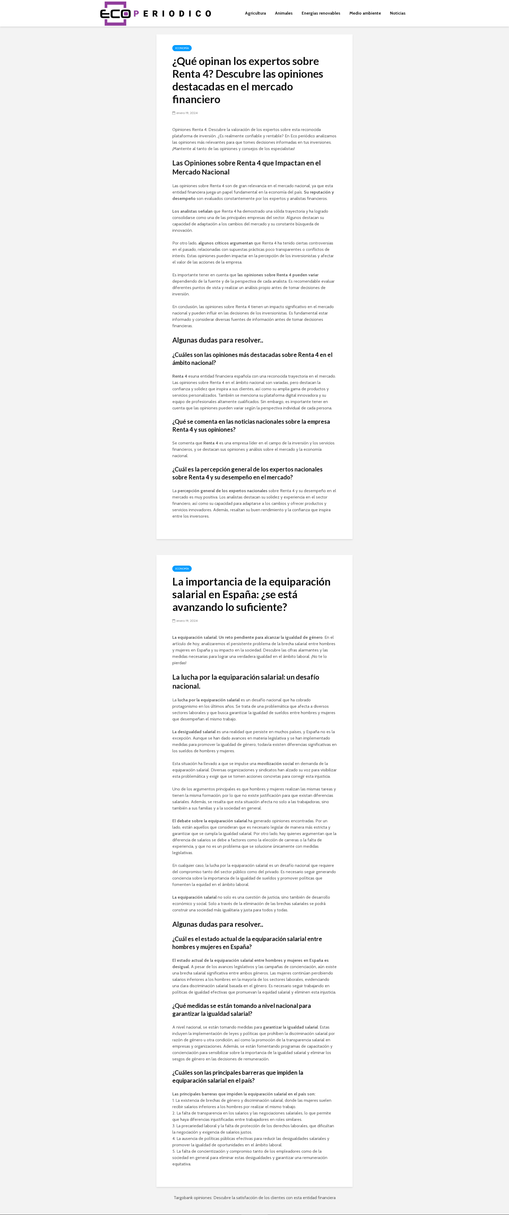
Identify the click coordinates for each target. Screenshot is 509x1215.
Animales (284, 13)
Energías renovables (321, 13)
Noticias (398, 13)
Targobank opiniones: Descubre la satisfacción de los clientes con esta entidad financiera (255, 1197)
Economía (182, 48)
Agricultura (255, 13)
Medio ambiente (365, 13)
